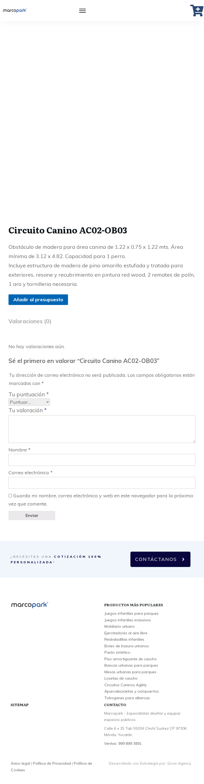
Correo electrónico (30, 472)
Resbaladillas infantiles (124, 639)
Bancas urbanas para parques (131, 665)
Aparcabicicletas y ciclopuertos (131, 691)
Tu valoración (27, 410)
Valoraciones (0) (30, 321)
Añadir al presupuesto (38, 299)
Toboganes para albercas (127, 698)
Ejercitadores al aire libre (125, 633)
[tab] (30, 323)
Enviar (32, 515)
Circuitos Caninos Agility (125, 685)
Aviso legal (20, 763)
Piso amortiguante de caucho (130, 659)
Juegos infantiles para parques (131, 613)
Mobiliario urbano (119, 626)
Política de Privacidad (52, 763)
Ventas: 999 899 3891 (123, 743)
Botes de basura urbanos (126, 646)
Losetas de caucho (121, 678)
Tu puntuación (28, 394)
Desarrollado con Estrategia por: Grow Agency (150, 763)
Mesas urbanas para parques (130, 672)
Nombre (19, 450)
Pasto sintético (117, 652)
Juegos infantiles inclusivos (127, 620)
